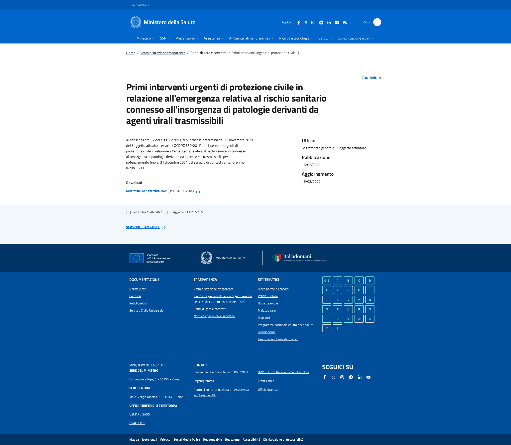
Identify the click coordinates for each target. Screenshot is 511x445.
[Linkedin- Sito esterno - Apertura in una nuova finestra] (359, 376)
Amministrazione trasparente (163, 52)
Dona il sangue (268, 303)
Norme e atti (138, 288)
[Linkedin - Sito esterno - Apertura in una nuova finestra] (328, 22)
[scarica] (198, 190)
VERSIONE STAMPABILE (143, 227)
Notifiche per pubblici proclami (214, 316)
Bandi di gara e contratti (210, 308)
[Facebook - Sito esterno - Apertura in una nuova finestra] (297, 22)
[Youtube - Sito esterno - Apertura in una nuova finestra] (336, 22)
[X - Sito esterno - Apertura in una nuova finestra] (306, 22)
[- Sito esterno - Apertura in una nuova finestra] (368, 376)
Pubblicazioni (138, 303)
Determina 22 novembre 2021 (147, 190)
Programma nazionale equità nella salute (285, 324)
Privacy (165, 439)
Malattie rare (267, 310)
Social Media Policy (186, 439)
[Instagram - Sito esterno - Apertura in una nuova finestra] (312, 22)
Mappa (134, 439)
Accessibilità (251, 439)
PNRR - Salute (268, 296)
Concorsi (135, 296)
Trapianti (264, 317)
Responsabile (212, 439)
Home (130, 52)
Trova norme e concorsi (273, 288)
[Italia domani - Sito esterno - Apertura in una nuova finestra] (302, 258)
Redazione (232, 439)
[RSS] (344, 22)
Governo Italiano (139, 5)
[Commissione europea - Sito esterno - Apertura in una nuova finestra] (150, 258)
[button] (377, 22)
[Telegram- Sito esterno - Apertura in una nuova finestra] (320, 22)
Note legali (149, 439)
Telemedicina (266, 332)
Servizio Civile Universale (146, 310)
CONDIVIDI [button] (370, 77)
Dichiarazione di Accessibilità (283, 439)
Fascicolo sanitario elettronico (278, 339)
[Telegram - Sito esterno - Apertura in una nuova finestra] (351, 376)
